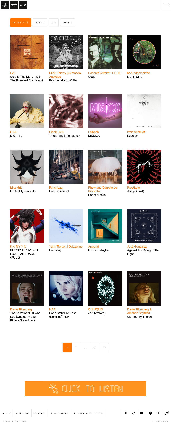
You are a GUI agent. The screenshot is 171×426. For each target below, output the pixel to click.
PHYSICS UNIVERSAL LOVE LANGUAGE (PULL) (25, 253)
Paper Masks (97, 195)
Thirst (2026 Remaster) (64, 135)
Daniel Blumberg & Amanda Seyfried (139, 311)
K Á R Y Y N (18, 246)
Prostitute (133, 187)
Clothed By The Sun (140, 316)
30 (94, 347)
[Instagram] (125, 413)
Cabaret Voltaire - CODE (104, 73)
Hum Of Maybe (98, 250)
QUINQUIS (95, 309)
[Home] (13, 5)
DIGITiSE (16, 135)
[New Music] (167, 413)
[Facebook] (150, 413)
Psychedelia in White (63, 80)
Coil (12, 73)
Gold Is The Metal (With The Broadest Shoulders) (26, 78)
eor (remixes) (96, 313)
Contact (39, 413)
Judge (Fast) (135, 191)
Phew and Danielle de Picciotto (102, 189)
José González (137, 246)
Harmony (55, 250)
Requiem (133, 135)
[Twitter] (158, 413)
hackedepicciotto (138, 73)
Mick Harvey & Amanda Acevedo (65, 74)
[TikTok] (133, 413)
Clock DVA (56, 132)
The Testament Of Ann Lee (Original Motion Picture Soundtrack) (25, 316)
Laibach (93, 132)
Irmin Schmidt (136, 132)
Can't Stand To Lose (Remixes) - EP (62, 314)
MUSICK (94, 135)
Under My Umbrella (23, 191)
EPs (54, 22)
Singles (67, 22)
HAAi (13, 132)
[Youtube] (142, 413)
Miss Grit (16, 187)
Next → (104, 347)
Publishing (22, 413)
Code (91, 76)
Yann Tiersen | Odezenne (65, 246)
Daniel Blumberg (21, 309)
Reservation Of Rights (88, 413)
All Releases (21, 22)
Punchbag (56, 187)
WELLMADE (163, 421)
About (7, 413)
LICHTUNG (135, 76)
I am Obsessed (59, 191)
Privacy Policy (60, 413)
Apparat (93, 246)
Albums (40, 22)
